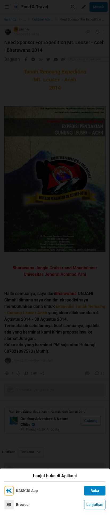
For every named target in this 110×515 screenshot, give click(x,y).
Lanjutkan (94, 504)
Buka (95, 491)
